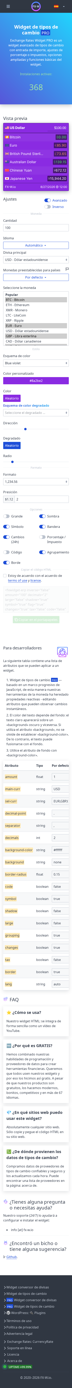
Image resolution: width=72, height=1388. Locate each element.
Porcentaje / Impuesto (56, 539)
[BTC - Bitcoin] (36, 299)
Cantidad (10, 220)
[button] (36, 245)
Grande (17, 516)
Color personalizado (18, 373)
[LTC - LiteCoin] (36, 315)
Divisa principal (14, 252)
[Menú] (8, 6)
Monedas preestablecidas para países (31, 270)
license (35, 580)
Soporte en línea (19, 1348)
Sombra (53, 516)
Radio (7, 456)
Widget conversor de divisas (27, 1287)
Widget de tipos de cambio (26, 1293)
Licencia (13, 1354)
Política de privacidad (22, 1327)
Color (7, 391)
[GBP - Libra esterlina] (36, 336)
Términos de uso (19, 1321)
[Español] (59, 6)
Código (16, 552)
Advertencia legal (19, 1333)
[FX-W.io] (36, 6)
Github (11, 1257)
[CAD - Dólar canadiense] (36, 341)
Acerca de (14, 1361)
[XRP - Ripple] (36, 320)
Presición (10, 492)
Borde (15, 562)
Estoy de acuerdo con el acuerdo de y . (35, 578)
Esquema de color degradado (26, 405)
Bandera (53, 526)
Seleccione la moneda (19, 288)
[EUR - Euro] (36, 325)
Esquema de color (16, 356)
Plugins (40, 1313)
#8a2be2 (36, 380)
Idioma (8, 238)
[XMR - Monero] (36, 310)
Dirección (10, 423)
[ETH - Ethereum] (36, 305)
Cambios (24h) (17, 539)
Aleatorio (12, 398)
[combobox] (36, 363)
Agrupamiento (58, 552)
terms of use (17, 580)
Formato (9, 474)
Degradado (11, 438)
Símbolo (17, 526)
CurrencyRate (43, 1341)
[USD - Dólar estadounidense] (36, 331)
